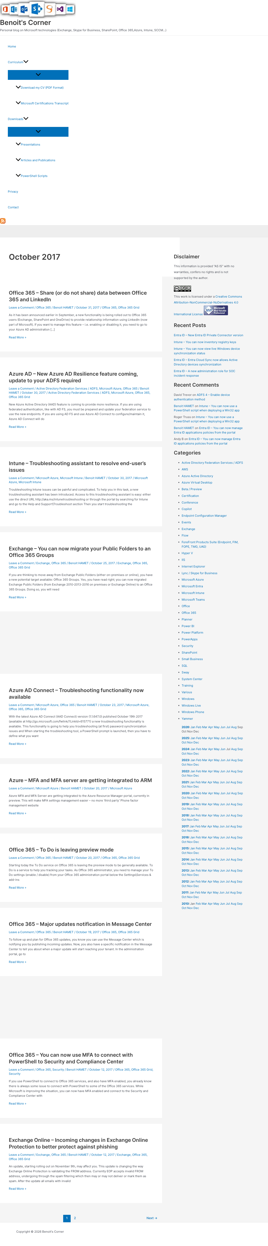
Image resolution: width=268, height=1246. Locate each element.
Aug (234, 727)
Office (186, 606)
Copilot (187, 509)
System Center (192, 679)
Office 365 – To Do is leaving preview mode (61, 850)
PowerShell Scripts (34, 176)
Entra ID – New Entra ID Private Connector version (208, 335)
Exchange (43, 563)
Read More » (17, 337)
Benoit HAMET (184, 406)
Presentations (30, 144)
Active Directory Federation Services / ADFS (67, 388)
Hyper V (187, 553)
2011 (185, 892)
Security (58, 1069)
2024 (185, 749)
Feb (198, 727)
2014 (185, 859)
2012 (185, 881)
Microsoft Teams (193, 599)
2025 (185, 738)
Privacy (13, 191)
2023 (185, 760)
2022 (185, 771)
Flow (185, 535)
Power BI (188, 626)
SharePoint (189, 652)
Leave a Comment (21, 307)
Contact (13, 207)
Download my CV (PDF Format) (42, 87)
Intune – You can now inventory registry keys (205, 342)
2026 (185, 727)
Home (12, 46)
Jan (193, 727)
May (217, 727)
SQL (184, 666)
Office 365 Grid (128, 307)
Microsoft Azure (110, 388)
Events (186, 522)
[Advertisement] (81, 644)
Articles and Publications (38, 160)
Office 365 (43, 307)
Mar (204, 727)
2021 (185, 782)
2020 (185, 793)
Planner (187, 619)
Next (152, 1218)
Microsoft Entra (192, 586)
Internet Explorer (193, 566)
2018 (185, 815)
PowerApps (190, 639)
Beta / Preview (192, 489)
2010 (185, 903)
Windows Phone (193, 712)
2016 (185, 837)
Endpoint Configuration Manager (204, 515)
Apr (210, 727)
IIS (183, 560)
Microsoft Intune (71, 478)
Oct (184, 742)
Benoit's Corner (25, 22)
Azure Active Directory (197, 476)
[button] (25, 62)
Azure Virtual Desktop (197, 482)
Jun (222, 727)
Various (187, 692)
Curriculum (15, 62)
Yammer (187, 718)
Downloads (15, 119)
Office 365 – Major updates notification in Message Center (80, 924)
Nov (190, 742)
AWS (185, 469)
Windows (188, 699)
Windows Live (191, 705)
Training (187, 685)
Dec (196, 742)
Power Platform (192, 632)
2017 (185, 826)
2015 (185, 848)
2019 (185, 804)
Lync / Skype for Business (199, 573)
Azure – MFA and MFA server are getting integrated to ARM (80, 780)
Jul (228, 727)
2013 (185, 870)
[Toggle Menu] (38, 74)
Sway (185, 672)
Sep (240, 738)
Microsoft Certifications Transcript (44, 103)
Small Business (192, 659)
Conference (190, 502)
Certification (190, 496)
